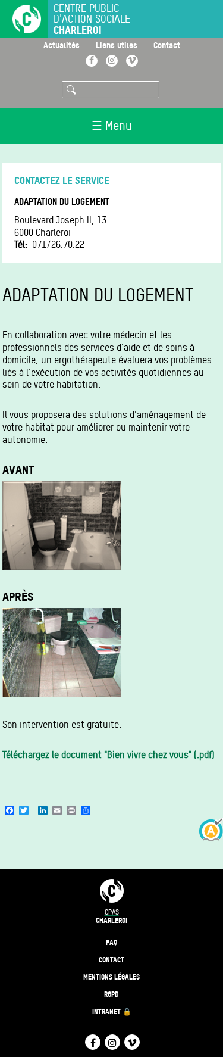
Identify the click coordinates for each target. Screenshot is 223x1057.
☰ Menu (112, 126)
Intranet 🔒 (111, 1011)
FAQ (111, 942)
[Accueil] (21, 20)
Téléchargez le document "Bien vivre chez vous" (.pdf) (108, 754)
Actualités (61, 45)
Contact (166, 45)
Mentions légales (111, 976)
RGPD (111, 994)
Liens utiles (116, 45)
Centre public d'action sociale (92, 19)
